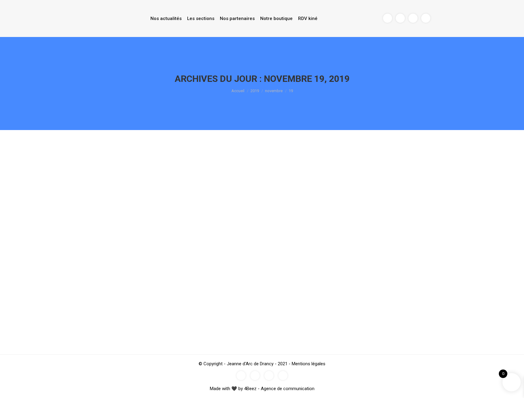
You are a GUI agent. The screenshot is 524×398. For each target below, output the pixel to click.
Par (122, 304)
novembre (274, 91)
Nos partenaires (237, 18)
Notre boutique (276, 18)
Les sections (200, 18)
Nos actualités (166, 18)
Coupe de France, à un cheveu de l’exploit (145, 293)
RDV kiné (307, 18)
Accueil (237, 91)
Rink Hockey (98, 304)
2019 (254, 91)
